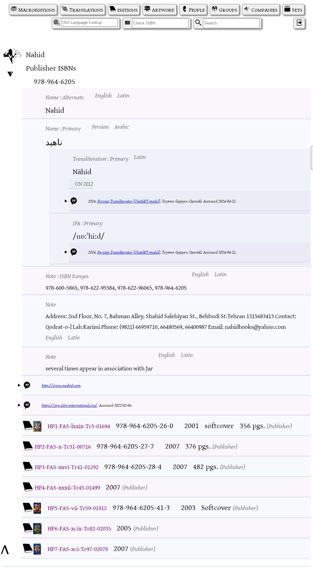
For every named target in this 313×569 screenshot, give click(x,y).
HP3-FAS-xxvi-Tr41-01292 (66, 466)
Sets (297, 9)
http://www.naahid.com (61, 385)
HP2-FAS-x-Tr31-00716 (63, 446)
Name (65, 96)
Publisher (279, 425)
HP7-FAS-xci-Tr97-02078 (78, 548)
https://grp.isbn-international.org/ (69, 405)
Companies (265, 9)
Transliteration (100, 158)
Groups (228, 9)
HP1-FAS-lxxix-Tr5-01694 (79, 425)
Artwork (163, 9)
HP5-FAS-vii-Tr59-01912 (77, 507)
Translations (86, 9)
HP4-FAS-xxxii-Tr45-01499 (67, 487)
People (197, 9)
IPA (87, 222)
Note (67, 275)
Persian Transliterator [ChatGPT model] (129, 201)
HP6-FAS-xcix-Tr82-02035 (79, 528)
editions (127, 9)
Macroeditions (36, 9)
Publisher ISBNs (51, 67)
